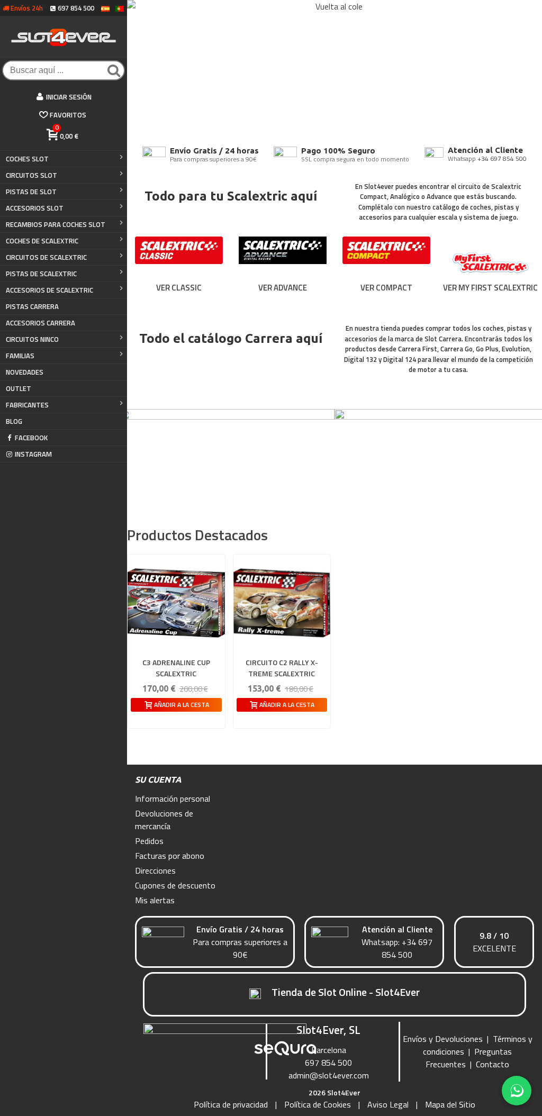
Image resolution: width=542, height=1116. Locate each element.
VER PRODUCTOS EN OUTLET (442, 482)
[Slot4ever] (63, 37)
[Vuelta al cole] (334, 69)
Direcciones (155, 870)
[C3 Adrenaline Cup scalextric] (176, 603)
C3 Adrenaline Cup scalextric (176, 668)
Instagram (33, 454)
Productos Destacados (197, 534)
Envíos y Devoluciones (443, 1038)
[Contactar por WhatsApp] (516, 1090)
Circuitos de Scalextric (46, 257)
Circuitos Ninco (32, 339)
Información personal (172, 798)
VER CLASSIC (179, 288)
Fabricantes (27, 405)
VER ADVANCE (282, 288)
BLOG (14, 421)
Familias (20, 355)
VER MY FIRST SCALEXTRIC (490, 288)
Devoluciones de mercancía (164, 819)
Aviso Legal (388, 1104)
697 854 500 (328, 1062)
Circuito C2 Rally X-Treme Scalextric (282, 668)
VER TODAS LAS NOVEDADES (227, 482)
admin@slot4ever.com (328, 1075)
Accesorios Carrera (40, 322)
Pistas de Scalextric (41, 273)
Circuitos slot (31, 175)
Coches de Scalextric (42, 240)
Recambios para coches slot (55, 224)
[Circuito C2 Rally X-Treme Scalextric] (282, 603)
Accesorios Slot (35, 208)
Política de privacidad (231, 1104)
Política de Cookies (317, 1104)
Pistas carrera (32, 306)
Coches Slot (27, 158)
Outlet (18, 388)
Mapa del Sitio (450, 1104)
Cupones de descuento (175, 885)
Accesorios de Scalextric (49, 290)
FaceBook (31, 437)
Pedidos (149, 840)
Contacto (492, 1064)
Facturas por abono (169, 855)
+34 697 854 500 (502, 158)
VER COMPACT (386, 288)
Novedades (24, 372)
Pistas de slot (31, 191)
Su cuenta (158, 779)
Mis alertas (155, 900)
